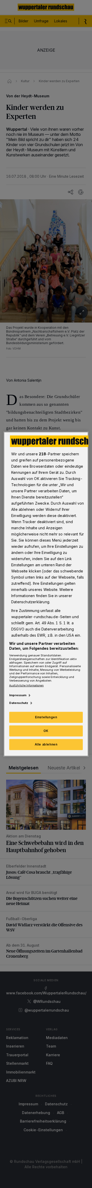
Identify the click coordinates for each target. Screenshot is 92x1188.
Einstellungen (46, 717)
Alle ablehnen (46, 744)
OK (46, 731)
